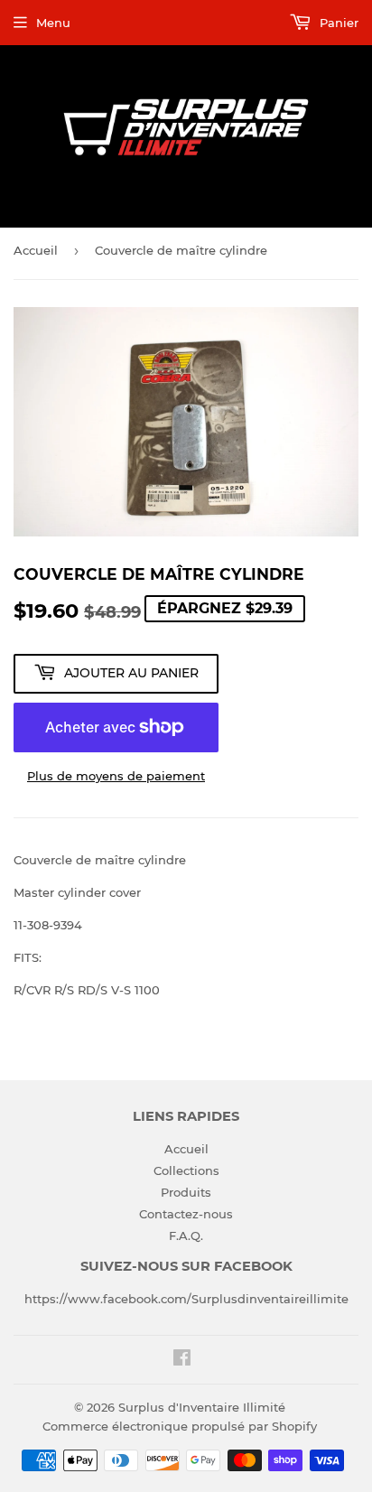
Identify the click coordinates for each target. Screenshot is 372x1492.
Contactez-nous (186, 1214)
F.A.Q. (186, 1235)
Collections (186, 1170)
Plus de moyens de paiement (116, 776)
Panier (337, 22)
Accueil (36, 250)
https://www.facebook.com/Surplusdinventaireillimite (186, 1299)
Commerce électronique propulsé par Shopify (179, 1426)
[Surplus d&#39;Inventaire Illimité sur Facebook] (181, 1360)
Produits (186, 1192)
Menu (53, 22)
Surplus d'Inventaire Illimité (201, 1407)
